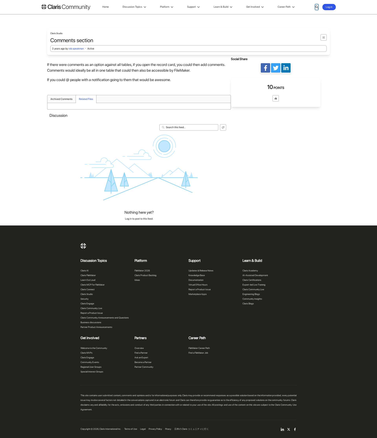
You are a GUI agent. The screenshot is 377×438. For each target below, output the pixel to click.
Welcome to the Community (94, 348)
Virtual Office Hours (198, 284)
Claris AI (85, 270)
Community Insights (252, 298)
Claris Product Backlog (145, 275)
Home (105, 6)
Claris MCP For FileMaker (93, 284)
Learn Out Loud (88, 280)
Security (85, 298)
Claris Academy (250, 270)
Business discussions (91, 322)
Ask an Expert (141, 357)
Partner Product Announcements (96, 327)
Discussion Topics (132, 6)
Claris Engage (87, 303)
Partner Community (144, 367)
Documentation (195, 280)
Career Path (284, 6)
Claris (83, 246)
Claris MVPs (86, 352)
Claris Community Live (91, 308)
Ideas (137, 280)
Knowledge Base (196, 275)
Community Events (90, 362)
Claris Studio (87, 294)
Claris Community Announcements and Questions (105, 317)
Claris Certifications (251, 280)
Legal (142, 429)
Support (191, 6)
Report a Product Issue (92, 313)
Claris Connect (88, 289)
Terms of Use (130, 429)
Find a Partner (141, 352)
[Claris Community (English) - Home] (65, 7)
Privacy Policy (155, 429)
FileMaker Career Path (199, 348)
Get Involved (253, 6)
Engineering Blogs (251, 294)
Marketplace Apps (197, 294)
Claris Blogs (248, 303)
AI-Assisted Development (255, 275)
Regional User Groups (91, 367)
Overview (139, 348)
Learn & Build (221, 6)
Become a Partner (143, 362)
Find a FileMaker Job (198, 352)
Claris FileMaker (88, 275)
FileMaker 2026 (142, 270)
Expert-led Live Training (253, 284)
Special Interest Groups (92, 371)
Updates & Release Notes (200, 270)
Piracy (168, 429)
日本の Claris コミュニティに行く (191, 429)
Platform (164, 6)
